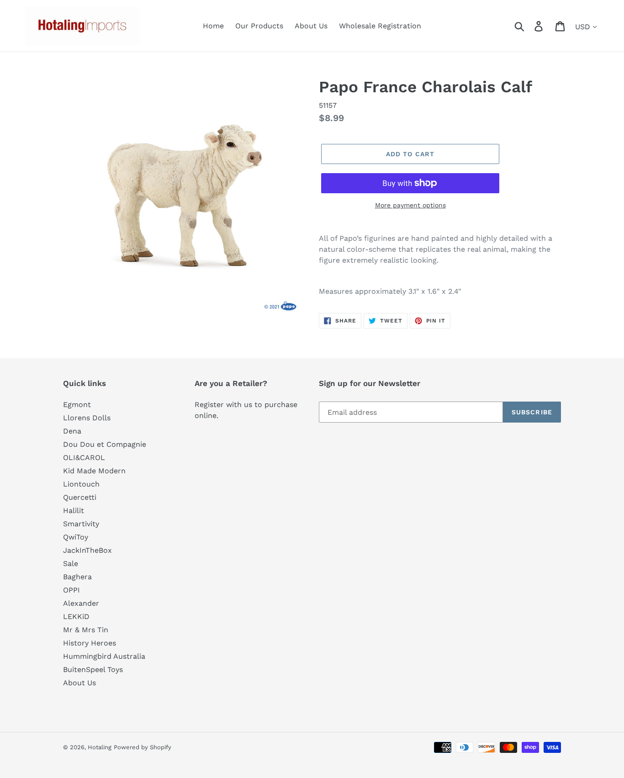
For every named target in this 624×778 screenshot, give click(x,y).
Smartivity (81, 523)
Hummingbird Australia (104, 656)
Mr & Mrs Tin (85, 629)
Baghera (77, 576)
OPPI (71, 590)
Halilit (73, 510)
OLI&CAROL (84, 457)
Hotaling (99, 747)
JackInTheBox (87, 550)
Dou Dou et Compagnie (104, 444)
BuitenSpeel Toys (93, 669)
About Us (79, 682)
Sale (70, 563)
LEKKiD (76, 616)
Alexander (81, 603)
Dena (72, 431)
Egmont (77, 404)
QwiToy (75, 537)
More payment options (410, 205)
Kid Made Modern (94, 470)
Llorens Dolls (87, 417)
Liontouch (81, 484)
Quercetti (79, 497)
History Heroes (89, 643)
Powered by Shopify (142, 747)
